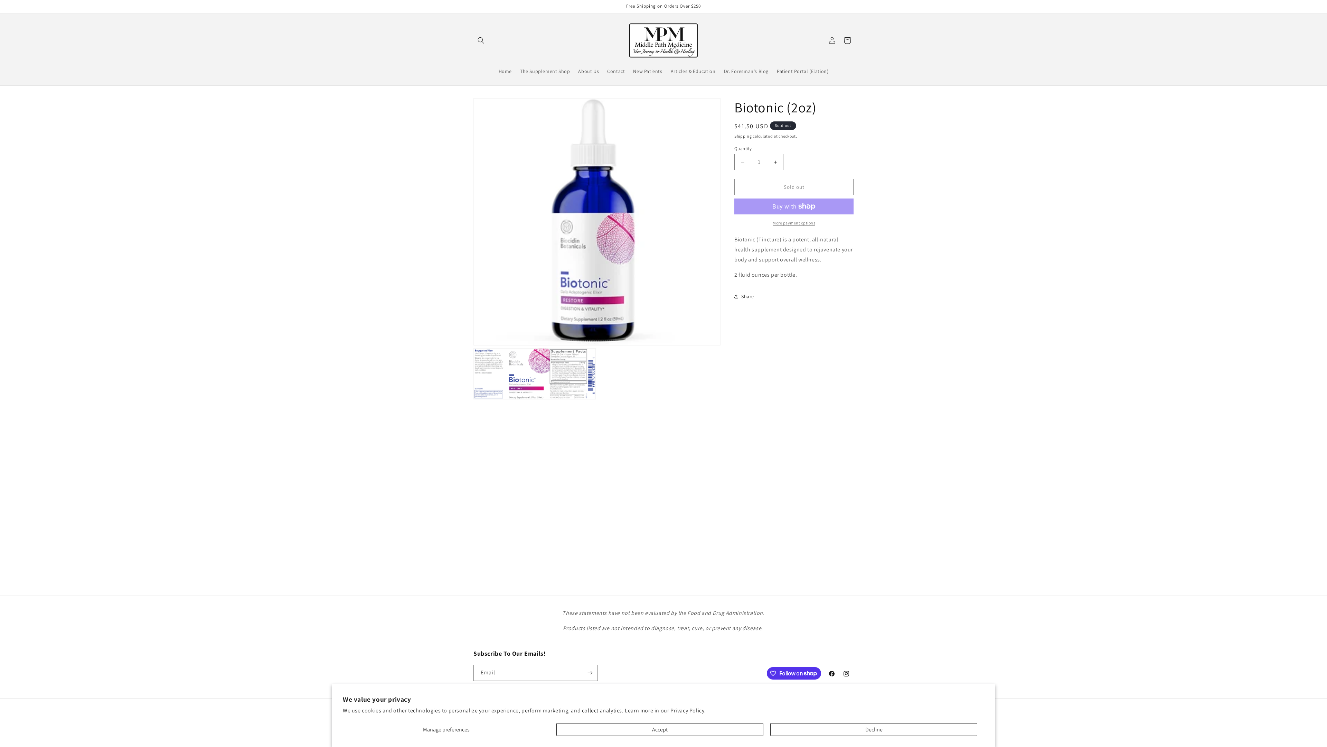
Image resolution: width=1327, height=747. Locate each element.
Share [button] (747, 296)
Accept (660, 729)
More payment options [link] (794, 222)
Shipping (743, 136)
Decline (874, 729)
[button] (481, 40)
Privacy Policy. (688, 710)
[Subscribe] (589, 673)
